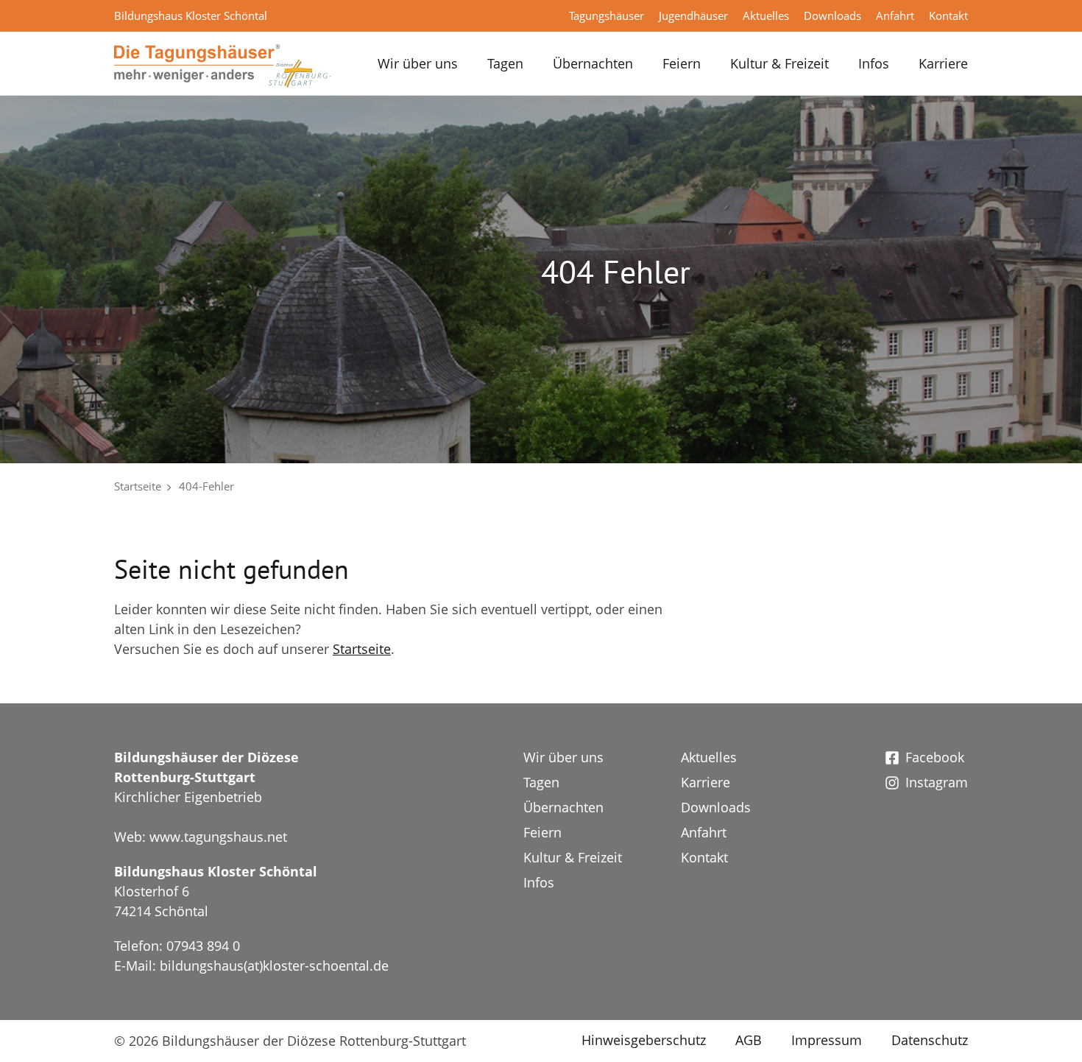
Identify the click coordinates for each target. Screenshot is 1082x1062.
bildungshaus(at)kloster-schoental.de (274, 965)
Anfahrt (895, 15)
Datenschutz (929, 1040)
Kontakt (948, 15)
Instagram (936, 782)
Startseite (137, 486)
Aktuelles (766, 15)
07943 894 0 (203, 945)
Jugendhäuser (693, 15)
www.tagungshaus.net (218, 836)
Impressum (826, 1040)
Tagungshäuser (606, 15)
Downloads (832, 15)
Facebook (934, 757)
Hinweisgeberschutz (643, 1040)
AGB (748, 1040)
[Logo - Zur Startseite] (222, 65)
